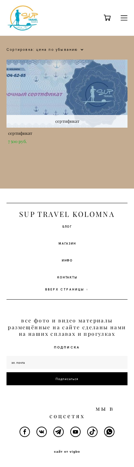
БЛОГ (67, 226)
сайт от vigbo (67, 451)
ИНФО (67, 260)
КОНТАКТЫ (67, 277)
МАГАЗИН (67, 243)
